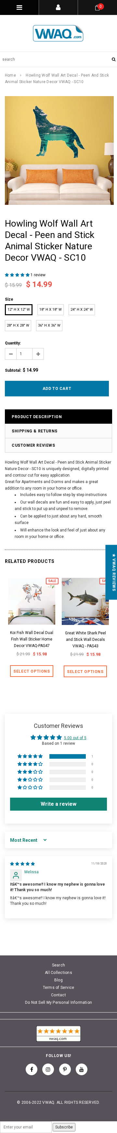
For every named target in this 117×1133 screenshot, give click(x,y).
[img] (22, 864)
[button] (18, 275)
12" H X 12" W (18, 309)
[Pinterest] (65, 1069)
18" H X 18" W (50, 309)
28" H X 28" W (18, 325)
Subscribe (64, 1127)
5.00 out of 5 (75, 738)
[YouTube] (81, 1069)
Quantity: (13, 343)
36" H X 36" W (49, 325)
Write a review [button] (58, 804)
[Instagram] (48, 1069)
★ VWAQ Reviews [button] (113, 572)
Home (10, 75)
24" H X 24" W (82, 309)
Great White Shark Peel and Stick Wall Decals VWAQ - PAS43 (85, 639)
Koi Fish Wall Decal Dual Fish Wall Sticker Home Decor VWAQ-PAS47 (31, 639)
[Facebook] (31, 1069)
